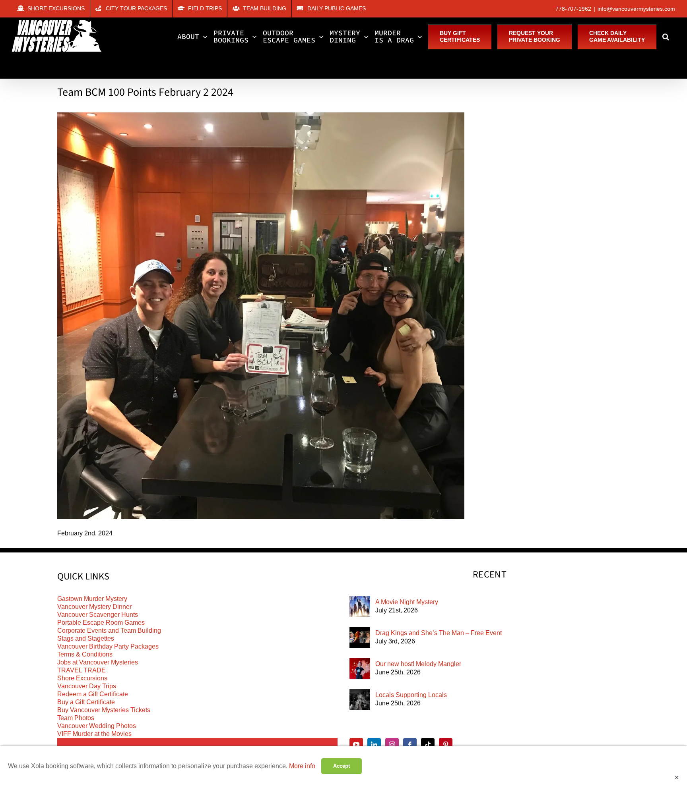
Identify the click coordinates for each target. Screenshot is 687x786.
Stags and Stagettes (85, 638)
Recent (490, 574)
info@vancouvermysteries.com (636, 9)
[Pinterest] (445, 744)
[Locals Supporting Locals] (359, 699)
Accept (341, 766)
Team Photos (75, 718)
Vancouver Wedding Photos (96, 725)
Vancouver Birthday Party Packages (108, 646)
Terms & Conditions (85, 654)
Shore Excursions (82, 678)
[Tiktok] (428, 744)
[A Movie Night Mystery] (359, 606)
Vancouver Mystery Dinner (94, 606)
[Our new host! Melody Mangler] (359, 668)
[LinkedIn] (374, 744)
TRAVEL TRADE (81, 670)
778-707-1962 (573, 9)
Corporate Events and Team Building (109, 630)
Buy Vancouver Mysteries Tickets (103, 710)
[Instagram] (392, 744)
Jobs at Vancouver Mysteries (97, 662)
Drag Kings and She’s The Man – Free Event (438, 633)
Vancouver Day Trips (86, 686)
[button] (665, 36)
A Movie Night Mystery (406, 602)
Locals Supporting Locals (411, 694)
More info (302, 766)
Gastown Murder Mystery (92, 598)
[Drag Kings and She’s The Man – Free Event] (359, 637)
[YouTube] (356, 744)
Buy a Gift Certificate (86, 702)
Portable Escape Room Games (101, 622)
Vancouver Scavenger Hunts (97, 614)
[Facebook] (410, 744)
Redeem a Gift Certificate (92, 694)
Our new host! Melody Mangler (418, 663)
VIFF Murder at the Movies (94, 733)
